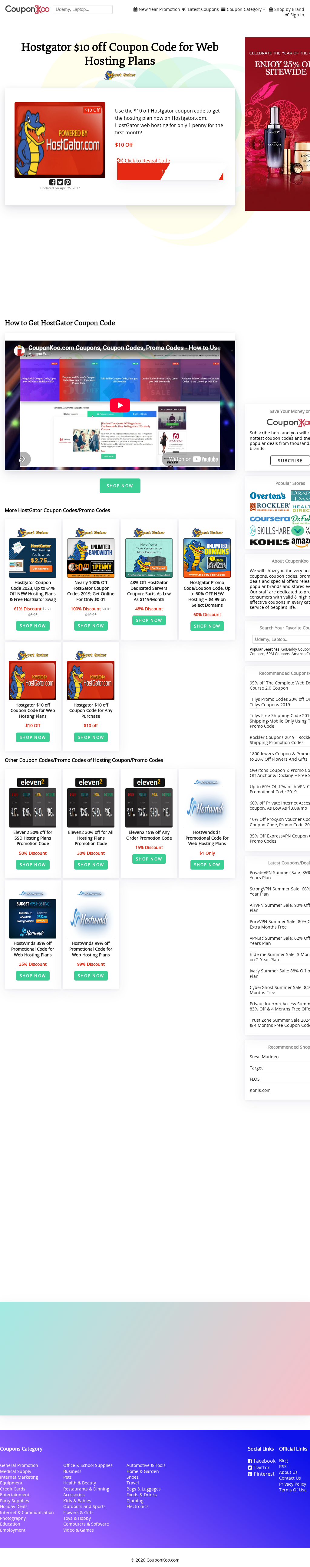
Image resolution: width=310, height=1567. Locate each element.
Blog (283, 1460)
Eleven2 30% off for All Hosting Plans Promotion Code (91, 837)
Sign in (297, 15)
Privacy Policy (292, 1484)
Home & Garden (143, 1471)
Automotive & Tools (146, 1465)
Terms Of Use (293, 1490)
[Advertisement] (155, 1358)
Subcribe (290, 460)
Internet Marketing (19, 1477)
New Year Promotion (159, 9)
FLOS (255, 1079)
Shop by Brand (289, 9)
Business (72, 1471)
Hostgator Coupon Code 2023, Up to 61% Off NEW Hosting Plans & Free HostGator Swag (33, 590)
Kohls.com (260, 1090)
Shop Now (120, 485)
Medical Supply (15, 1471)
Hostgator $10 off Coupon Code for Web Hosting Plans (33, 710)
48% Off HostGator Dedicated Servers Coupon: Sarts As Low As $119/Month (149, 590)
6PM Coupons (278, 653)
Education (10, 1524)
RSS (283, 1466)
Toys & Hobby (77, 1518)
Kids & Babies (77, 1500)
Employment (12, 1530)
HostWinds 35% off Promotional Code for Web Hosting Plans (32, 948)
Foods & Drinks (142, 1494)
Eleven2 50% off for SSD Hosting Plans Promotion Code (32, 837)
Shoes (133, 1477)
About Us (288, 1472)
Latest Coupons (203, 9)
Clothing (135, 1500)
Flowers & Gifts (78, 1512)
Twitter (262, 1467)
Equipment (11, 1483)
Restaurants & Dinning (86, 1489)
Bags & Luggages (144, 1489)
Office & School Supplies (88, 1465)
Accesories (74, 1494)
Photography (13, 1518)
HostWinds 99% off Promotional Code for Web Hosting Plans (90, 948)
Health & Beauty (79, 1483)
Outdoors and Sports (84, 1506)
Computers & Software (86, 1524)
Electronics (138, 1506)
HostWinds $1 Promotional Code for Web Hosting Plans (207, 837)
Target (256, 1068)
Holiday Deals (14, 1506)
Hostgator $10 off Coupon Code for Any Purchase (90, 710)
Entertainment (14, 1494)
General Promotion (19, 1465)
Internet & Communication (27, 1512)
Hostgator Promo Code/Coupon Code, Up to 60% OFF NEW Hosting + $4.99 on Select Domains (207, 593)
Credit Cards (12, 1489)
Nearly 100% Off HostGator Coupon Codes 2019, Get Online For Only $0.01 (90, 590)
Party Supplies (14, 1500)
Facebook (264, 1461)
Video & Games (78, 1530)
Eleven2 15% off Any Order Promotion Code (149, 835)
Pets (67, 1477)
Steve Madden (264, 1056)
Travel (133, 1483)
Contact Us (290, 1478)
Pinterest (264, 1474)
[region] (120, 263)
